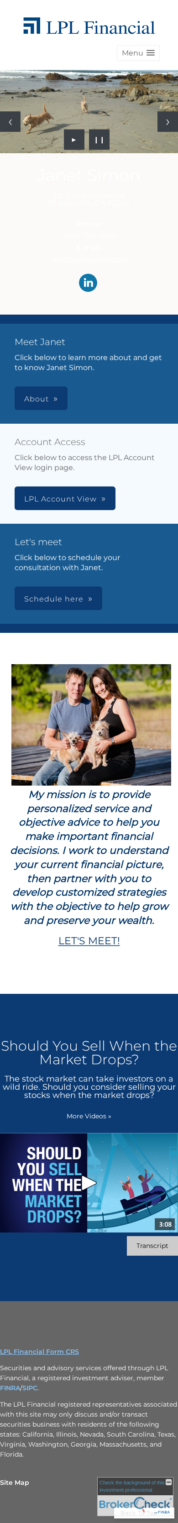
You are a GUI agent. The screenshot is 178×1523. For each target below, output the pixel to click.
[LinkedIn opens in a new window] (88, 283)
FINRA (10, 1388)
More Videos (89, 1116)
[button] (138, 53)
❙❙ (99, 139)
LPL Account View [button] (60, 499)
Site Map (14, 1482)
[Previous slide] (10, 121)
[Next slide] (167, 121)
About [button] (36, 399)
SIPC (29, 1388)
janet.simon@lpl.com (89, 259)
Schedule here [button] (54, 599)
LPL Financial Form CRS (39, 1352)
